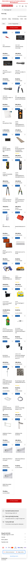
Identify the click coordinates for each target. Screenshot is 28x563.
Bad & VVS (4, 18)
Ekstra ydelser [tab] (4, 539)
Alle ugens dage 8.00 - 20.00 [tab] (7, 533)
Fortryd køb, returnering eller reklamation (14, 524)
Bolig (9, 18)
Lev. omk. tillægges (6, 55)
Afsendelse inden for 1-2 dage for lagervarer (15, 518)
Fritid (21, 18)
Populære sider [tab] (4, 542)
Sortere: (10, 23)
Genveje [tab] (3, 537)
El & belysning (15, 18)
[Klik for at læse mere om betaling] (14, 548)
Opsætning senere (14, 556)
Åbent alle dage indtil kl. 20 (11, 513)
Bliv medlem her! (14, 2)
